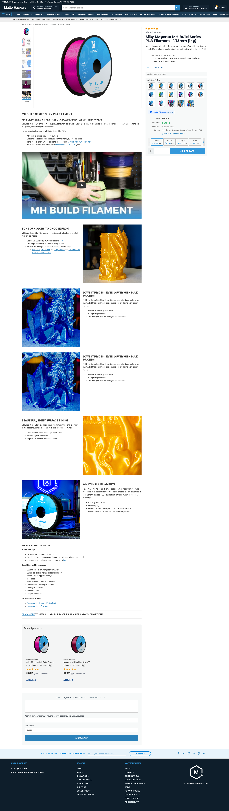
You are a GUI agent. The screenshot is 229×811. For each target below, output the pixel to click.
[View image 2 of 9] (26, 42)
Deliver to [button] (174, 134)
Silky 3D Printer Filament (41, 20)
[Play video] (26, 95)
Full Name (29, 726)
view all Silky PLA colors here (79, 142)
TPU (82, 145)
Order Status (132, 776)
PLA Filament (102, 14)
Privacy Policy (132, 794)
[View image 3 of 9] (26, 53)
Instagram (188, 753)
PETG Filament (131, 14)
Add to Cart (187, 151)
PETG (74, 145)
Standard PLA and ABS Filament (60, 24)
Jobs (127, 787)
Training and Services (85, 14)
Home (24, 24)
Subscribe (140, 754)
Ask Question (81, 738)
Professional (84, 780)
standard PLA (61, 145)
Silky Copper (59, 250)
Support (81, 787)
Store (30, 24)
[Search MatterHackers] (177, 7)
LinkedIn (193, 753)
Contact (129, 772)
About (128, 768)
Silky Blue (36, 250)
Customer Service (52, 2)
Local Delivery (133, 780)
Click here (28, 614)
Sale (18, 14)
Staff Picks (27, 14)
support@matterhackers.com (27, 772)
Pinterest (199, 753)
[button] (45, 8)
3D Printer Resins (189, 14)
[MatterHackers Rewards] (150, 112)
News (80, 772)
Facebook (178, 753)
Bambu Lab (69, 14)
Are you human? (54, 716)
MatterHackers (153, 32)
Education (82, 783)
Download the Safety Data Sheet (40, 606)
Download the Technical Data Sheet (41, 603)
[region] (87, 67)
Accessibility (132, 802)
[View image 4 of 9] (26, 63)
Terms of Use (132, 798)
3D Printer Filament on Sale (111, 20)
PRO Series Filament (148, 14)
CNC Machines (204, 14)
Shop (79, 768)
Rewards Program (135, 783)
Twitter (183, 753)
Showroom (83, 776)
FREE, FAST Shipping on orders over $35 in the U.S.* (22, 2)
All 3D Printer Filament (21, 20)
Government (83, 791)
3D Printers (38, 14)
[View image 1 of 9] (26, 31)
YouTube (204, 753)
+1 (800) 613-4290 (67, 2)
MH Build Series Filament (169, 14)
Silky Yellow (45, 250)
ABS (69, 145)
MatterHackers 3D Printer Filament (65, 20)
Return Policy (132, 791)
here (61, 241)
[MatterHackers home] (15, 8)
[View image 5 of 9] (26, 74)
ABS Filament (116, 14)
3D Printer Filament (54, 14)
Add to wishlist (157, 67)
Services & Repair (86, 794)
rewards (170, 112)
